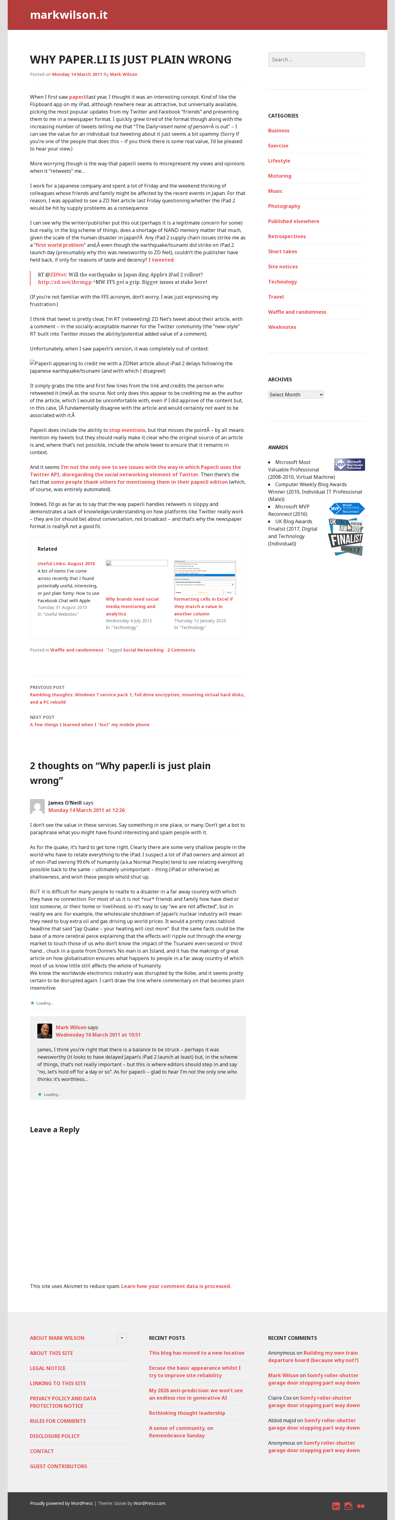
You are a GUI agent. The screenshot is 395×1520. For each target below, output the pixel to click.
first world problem (60, 245)
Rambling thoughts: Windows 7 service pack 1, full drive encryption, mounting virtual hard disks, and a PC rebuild (137, 694)
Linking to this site (58, 1383)
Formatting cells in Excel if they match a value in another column (203, 606)
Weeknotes (282, 327)
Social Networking (143, 650)
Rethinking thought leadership (187, 1413)
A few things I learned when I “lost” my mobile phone (90, 720)
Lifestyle (279, 160)
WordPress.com (149, 1503)
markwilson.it (69, 14)
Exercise (278, 145)
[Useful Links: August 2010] (72, 589)
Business (278, 130)
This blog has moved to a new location (196, 1352)
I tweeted (160, 259)
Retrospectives (287, 236)
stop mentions (127, 430)
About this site (51, 1353)
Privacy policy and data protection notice (63, 1402)
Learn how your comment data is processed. (176, 1286)
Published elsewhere (293, 221)
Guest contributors (58, 1466)
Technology (282, 281)
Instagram (348, 1511)
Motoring (279, 175)
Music (275, 191)
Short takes (282, 251)
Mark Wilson (123, 74)
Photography (284, 206)
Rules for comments (58, 1421)
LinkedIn (336, 1511)
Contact (42, 1451)
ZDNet (58, 274)
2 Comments (181, 650)
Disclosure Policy (55, 1436)
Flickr (361, 1511)
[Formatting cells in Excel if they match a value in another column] (205, 577)
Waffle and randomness (76, 650)
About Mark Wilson (57, 1338)
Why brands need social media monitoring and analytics (132, 606)
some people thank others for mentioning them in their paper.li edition (139, 481)
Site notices (283, 266)
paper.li (78, 96)
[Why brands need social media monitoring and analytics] (137, 577)
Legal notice (47, 1368)
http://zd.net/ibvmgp (65, 282)
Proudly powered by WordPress (61, 1503)
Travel (276, 296)
